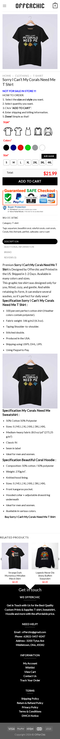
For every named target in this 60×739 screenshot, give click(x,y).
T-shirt (38, 75)
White (42, 150)
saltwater (34, 231)
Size (6, 155)
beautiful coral (24, 228)
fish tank (18, 231)
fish (11, 231)
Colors (7, 140)
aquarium (12, 228)
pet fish (25, 231)
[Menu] (4, 6)
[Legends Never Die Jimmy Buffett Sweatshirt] (45, 556)
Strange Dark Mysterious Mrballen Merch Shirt (15, 575)
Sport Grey (35, 150)
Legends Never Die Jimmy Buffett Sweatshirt (45, 575)
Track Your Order (30, 680)
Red (20, 150)
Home (6, 75)
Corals (5, 231)
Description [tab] (11, 241)
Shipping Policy (30, 698)
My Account (30, 663)
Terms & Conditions (30, 711)
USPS (26, 344)
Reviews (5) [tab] (10, 257)
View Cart (30, 671)
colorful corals (38, 228)
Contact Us (30, 675)
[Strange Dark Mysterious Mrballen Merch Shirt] (15, 556)
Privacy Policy (30, 707)
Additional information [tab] (19, 247)
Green (28, 150)
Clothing (22, 75)
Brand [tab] (8, 252)
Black (6, 150)
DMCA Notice (30, 715)
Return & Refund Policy (30, 702)
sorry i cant (44, 231)
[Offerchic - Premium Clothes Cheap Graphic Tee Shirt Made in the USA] (30, 5)
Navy (13, 150)
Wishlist (30, 667)
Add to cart (29, 181)
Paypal (17, 349)
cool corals (51, 228)
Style (6, 122)
